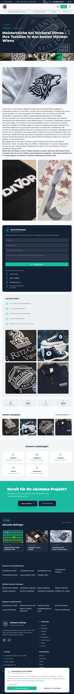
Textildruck (44, 628)
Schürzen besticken (27, 591)
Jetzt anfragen (26, 503)
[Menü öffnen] (70, 7)
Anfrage (63, 6)
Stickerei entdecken (62, 415)
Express (43, 646)
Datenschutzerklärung (37, 680)
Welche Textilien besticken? (26, 610)
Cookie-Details (13, 684)
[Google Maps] (9, 640)
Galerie (41, 661)
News (41, 664)
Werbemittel (44, 637)
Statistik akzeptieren (22, 688)
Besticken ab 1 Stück (10, 605)
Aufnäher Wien (43, 575)
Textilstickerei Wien (10, 571)
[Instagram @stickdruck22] (4, 640)
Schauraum (42, 658)
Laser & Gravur (45, 640)
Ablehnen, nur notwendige (52, 688)
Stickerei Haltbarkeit (62, 610)
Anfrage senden (38, 264)
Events (43, 643)
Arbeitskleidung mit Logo (44, 610)
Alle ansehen (66, 522)
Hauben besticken (9, 591)
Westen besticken (61, 588)
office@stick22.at (15, 282)
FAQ (49, 1)
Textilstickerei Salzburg (60, 571)
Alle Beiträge (7, 24)
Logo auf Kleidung (9, 610)
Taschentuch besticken (46, 591)
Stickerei (43, 625)
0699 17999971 (15, 278)
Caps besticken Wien (27, 575)
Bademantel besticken (10, 588)
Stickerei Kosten (43, 605)
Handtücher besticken (28, 588)
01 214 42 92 (14, 274)
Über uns (42, 655)
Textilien (43, 634)
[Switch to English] (57, 6)
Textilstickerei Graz (27, 571)
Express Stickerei (61, 605)
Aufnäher (44, 631)
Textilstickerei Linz (44, 571)
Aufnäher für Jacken (62, 591)
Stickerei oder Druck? (28, 605)
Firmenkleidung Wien (10, 575)
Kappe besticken (44, 588)
